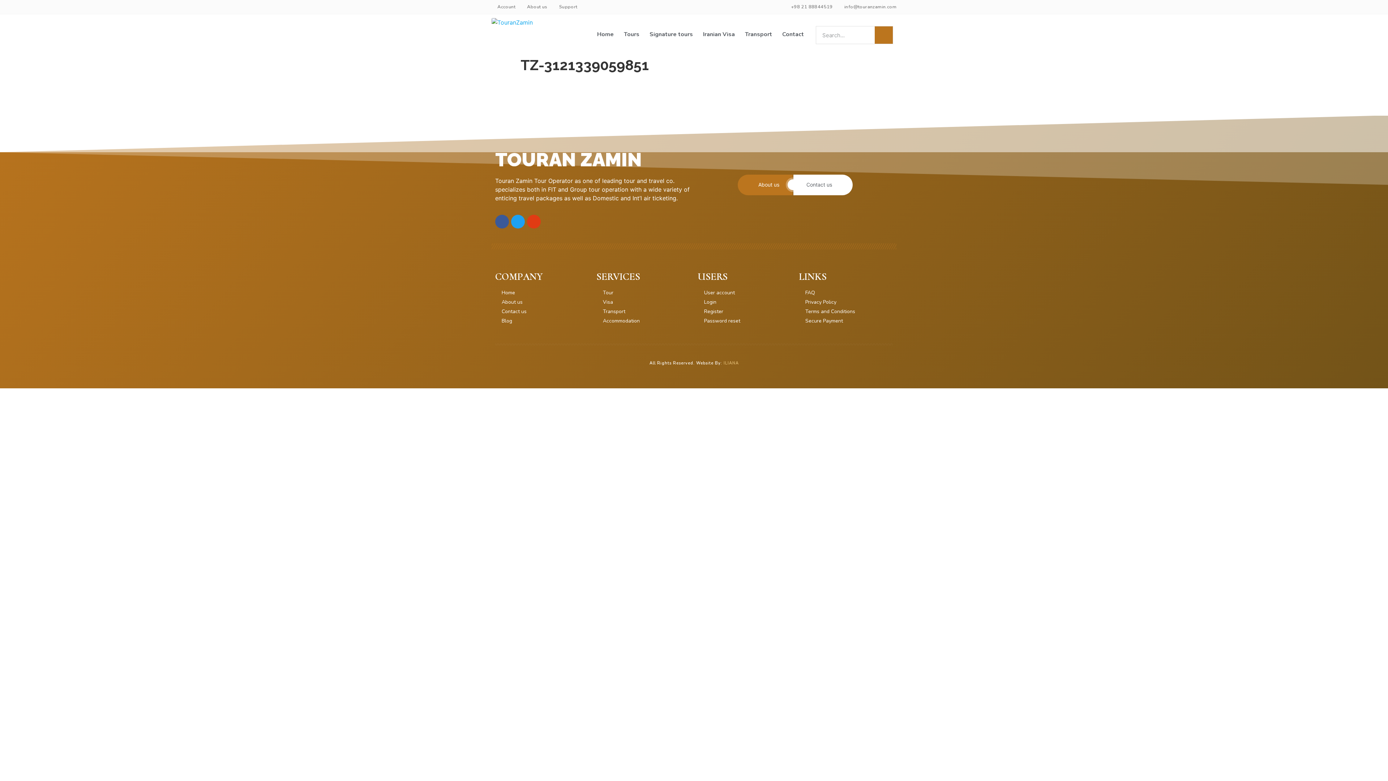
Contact (793, 34)
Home (605, 34)
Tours (631, 34)
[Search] (884, 35)
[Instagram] (534, 222)
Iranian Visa (719, 34)
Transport (758, 34)
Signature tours (671, 34)
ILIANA (731, 363)
